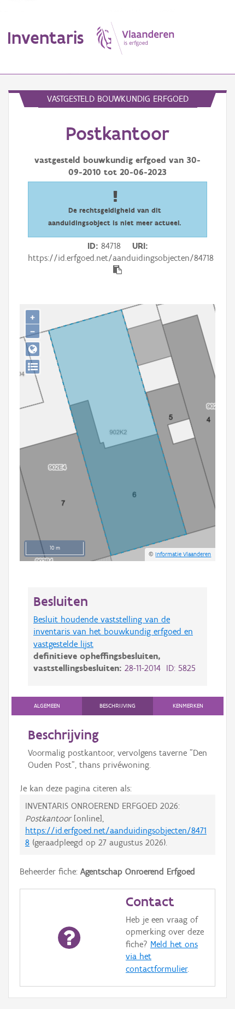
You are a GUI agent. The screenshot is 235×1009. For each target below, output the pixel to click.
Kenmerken (188, 705)
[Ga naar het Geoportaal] (32, 349)
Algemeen (47, 705)
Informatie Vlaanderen (183, 554)
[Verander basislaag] (32, 367)
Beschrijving (117, 705)
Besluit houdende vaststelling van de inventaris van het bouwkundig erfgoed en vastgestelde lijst (113, 631)
